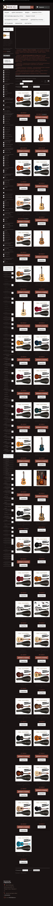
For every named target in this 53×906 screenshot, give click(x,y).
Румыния (7, 117)
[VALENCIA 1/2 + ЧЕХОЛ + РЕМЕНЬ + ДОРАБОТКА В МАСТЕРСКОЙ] (23, 410)
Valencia (7, 473)
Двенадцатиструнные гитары (8, 336)
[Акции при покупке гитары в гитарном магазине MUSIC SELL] (26, 1)
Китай (7, 121)
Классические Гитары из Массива (7, 494)
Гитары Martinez (6, 448)
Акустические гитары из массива (7, 416)
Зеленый (7, 129)
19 (6, 221)
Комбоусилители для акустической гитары (8, 546)
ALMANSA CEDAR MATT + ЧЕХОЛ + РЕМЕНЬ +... (23, 555)
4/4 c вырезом (8, 92)
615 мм (7, 203)
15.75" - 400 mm (8, 249)
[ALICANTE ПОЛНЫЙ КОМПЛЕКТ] (41, 609)
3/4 (6, 89)
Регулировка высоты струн (14, 16)
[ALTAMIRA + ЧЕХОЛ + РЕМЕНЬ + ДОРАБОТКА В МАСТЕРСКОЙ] (41, 273)
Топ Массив (8, 146)
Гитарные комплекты (6, 344)
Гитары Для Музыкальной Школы (7, 481)
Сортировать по (18, 81)
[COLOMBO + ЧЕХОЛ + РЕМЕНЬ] (23, 168)
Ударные (6, 563)
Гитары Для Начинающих (7, 485)
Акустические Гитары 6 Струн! (7, 476)
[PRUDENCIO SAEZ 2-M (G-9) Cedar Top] (41, 134)
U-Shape (7, 256)
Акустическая (8, 195)
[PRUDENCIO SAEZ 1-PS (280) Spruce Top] (23, 134)
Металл (7, 182)
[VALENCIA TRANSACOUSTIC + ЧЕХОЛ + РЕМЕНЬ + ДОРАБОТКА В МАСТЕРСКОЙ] (41, 168)
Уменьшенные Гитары (7, 315)
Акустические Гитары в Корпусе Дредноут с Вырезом (7, 394)
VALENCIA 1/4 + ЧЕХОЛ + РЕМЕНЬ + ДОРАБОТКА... (23, 488)
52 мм (7, 162)
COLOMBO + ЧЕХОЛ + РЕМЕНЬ (23, 178)
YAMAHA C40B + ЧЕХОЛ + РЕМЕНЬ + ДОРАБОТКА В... (23, 524)
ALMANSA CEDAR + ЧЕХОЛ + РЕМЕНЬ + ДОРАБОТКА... (23, 285)
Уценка (5, 275)
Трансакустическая (7, 194)
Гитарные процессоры (7, 536)
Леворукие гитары (6, 340)
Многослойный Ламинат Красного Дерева (7, 112)
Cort (6, 81)
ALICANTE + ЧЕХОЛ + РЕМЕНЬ (41, 555)
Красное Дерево (9, 225)
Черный (7, 138)
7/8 (6, 94)
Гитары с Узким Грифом (7, 489)
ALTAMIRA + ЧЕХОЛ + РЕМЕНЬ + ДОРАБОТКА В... (41, 285)
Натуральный (8, 136)
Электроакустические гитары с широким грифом (8, 331)
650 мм (7, 202)
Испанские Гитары (6, 299)
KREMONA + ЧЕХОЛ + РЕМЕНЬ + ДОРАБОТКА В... (23, 820)
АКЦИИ (7, 12)
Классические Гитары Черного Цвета (7, 506)
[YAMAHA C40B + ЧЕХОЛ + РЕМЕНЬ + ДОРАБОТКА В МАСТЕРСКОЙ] (23, 513)
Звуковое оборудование (7, 552)
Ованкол (7, 235)
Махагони (7, 227)
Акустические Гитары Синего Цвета (7, 433)
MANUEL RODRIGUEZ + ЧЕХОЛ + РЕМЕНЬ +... (42, 523)
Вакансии (18, 23)
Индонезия (8, 116)
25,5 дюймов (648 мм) (8, 208)
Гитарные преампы (6, 532)
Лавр (6, 232)
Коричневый (8, 134)
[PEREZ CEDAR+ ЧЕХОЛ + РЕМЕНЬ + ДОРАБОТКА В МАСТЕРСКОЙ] (41, 238)
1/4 (6, 87)
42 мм (6, 160)
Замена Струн (36, 12)
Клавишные (6, 555)
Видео (27, 12)
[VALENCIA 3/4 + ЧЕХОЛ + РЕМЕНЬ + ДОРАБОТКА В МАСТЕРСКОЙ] (23, 376)
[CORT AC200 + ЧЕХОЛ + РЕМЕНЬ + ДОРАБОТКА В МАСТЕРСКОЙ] (41, 639)
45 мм (6, 157)
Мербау (7, 233)
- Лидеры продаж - (6, 356)
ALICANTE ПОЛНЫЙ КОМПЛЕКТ (41, 619)
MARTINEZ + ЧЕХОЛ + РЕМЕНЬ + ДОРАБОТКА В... (41, 686)
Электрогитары (7, 318)
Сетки (45, 82)
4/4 (6, 91)
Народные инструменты (7, 560)
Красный (7, 131)
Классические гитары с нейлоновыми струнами (7, 288)
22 (6, 219)
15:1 (6, 261)
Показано (17, 83)
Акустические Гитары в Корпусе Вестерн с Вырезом (7, 384)
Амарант (7, 237)
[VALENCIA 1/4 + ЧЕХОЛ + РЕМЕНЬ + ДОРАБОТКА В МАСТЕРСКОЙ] (23, 478)
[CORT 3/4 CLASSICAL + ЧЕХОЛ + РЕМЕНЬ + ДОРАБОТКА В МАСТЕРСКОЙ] (41, 773)
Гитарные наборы (7, 444)
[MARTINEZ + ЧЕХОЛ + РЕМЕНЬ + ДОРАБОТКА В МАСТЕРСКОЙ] (41, 674)
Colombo (7, 79)
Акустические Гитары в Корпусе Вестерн (7, 368)
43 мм (6, 164)
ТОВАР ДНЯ (7, 29)
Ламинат (7, 142)
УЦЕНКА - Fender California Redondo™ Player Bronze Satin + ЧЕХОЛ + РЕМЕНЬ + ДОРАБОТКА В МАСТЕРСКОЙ (8, 42)
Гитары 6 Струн (6, 452)
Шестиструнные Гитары (7, 524)
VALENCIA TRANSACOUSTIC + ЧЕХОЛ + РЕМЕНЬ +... (41, 179)
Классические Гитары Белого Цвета (7, 500)
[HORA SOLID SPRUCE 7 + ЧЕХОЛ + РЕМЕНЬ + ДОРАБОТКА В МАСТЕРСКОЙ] (41, 203)
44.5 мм (7, 165)
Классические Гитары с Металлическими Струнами (8, 513)
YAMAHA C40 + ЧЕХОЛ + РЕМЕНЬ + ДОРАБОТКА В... (41, 110)
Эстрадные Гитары (7, 519)
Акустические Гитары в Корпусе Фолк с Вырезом (7, 409)
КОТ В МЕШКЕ (9, 23)
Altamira (7, 76)
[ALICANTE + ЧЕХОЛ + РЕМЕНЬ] (41, 545)
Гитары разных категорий (7, 352)
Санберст (7, 127)
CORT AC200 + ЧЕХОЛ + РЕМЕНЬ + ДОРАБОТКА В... (41, 650)
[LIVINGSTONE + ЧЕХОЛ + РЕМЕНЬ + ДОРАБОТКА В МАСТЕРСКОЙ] (41, 808)
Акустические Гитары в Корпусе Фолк (7, 402)
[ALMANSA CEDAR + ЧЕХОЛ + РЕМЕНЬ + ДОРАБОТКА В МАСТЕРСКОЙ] (23, 273)
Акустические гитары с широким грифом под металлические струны (7, 307)
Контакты (28, 23)
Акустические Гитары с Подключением (7, 361)
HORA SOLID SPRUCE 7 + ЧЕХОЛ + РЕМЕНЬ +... (41, 213)
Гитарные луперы (6, 528)
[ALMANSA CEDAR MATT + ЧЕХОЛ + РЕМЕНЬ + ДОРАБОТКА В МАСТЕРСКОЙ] (23, 545)
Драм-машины (7, 539)
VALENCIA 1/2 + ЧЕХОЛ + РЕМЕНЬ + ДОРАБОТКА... (23, 420)
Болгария (7, 123)
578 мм (7, 210)
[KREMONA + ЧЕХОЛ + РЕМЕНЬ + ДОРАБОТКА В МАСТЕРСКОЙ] (23, 808)
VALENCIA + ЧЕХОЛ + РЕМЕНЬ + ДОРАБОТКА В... (23, 717)
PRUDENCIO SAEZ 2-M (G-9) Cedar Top (41, 144)
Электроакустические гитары (8, 325)
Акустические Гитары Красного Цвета (7, 427)
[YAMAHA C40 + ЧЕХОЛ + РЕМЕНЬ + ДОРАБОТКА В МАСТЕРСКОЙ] (41, 98)
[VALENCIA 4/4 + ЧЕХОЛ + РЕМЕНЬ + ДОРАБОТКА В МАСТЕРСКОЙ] (23, 98)
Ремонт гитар (30, 16)
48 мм (6, 158)
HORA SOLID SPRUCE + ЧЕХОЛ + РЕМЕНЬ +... (23, 319)
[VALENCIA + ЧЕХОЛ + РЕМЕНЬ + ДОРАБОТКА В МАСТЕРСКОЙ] (23, 706)
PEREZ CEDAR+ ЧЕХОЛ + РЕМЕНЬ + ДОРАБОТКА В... (41, 250)
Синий (7, 132)
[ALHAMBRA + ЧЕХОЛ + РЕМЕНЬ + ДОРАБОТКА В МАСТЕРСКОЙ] (23, 203)
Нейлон (7, 184)
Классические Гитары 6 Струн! (7, 456)
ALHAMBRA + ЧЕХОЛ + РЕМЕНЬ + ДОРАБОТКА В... (23, 214)
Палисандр (8, 239)
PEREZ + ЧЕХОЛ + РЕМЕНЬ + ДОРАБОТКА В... (23, 249)
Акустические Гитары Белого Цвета (7, 421)
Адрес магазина (17, 12)
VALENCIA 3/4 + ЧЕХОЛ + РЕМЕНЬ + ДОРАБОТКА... (23, 387)
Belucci (7, 77)
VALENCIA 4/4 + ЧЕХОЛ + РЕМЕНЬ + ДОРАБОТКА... (23, 109)
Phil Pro (7, 469)
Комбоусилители (8, 541)
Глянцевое (8, 152)
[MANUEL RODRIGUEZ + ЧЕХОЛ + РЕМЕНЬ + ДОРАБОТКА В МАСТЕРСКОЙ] (41, 513)
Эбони (7, 240)
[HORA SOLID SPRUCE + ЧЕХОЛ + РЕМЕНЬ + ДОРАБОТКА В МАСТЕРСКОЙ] (23, 309)
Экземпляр (24, 19)
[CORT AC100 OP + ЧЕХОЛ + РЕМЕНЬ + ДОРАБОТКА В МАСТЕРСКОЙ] (23, 639)
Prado (6, 471)
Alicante (7, 72)
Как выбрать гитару (11, 19)
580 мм (7, 205)
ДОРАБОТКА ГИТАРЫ (37, 19)
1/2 (6, 86)
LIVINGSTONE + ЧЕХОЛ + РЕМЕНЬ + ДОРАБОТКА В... (41, 820)
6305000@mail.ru (12, 897)
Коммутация (7, 557)
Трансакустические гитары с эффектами (8, 294)
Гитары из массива (6, 321)
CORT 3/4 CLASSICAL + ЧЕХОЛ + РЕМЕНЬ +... (42, 783)
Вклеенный (8, 214)
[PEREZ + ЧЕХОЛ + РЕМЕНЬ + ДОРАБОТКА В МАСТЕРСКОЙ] (23, 238)
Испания (7, 119)
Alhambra (7, 70)
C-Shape (7, 254)
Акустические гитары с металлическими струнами (8, 280)
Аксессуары (7, 565)
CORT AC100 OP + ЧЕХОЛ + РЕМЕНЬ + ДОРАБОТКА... (23, 650)
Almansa (7, 74)
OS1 (6, 177)
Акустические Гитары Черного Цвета (7, 439)
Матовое (7, 150)
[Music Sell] (10, 7)
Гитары (5, 273)
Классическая (8, 197)
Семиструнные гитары (7, 348)
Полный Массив (9, 144)
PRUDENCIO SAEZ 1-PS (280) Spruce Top (23, 144)
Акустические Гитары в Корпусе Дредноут (7, 376)
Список (48, 82)
